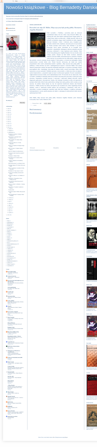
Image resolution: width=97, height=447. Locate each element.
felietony (8, 237)
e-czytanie (9, 234)
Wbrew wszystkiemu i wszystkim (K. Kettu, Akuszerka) (16, 168)
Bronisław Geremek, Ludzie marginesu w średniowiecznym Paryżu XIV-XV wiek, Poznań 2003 (15, 387)
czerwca (10, 203)
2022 (8, 116)
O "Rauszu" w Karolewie (12, 333)
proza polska (9, 256)
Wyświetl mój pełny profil (10, 30)
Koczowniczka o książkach (13, 311)
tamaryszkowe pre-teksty (12, 416)
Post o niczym (10, 347)
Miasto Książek (11, 392)
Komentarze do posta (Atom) (39, 150)
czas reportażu (9, 227)
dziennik (8, 233)
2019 (8, 121)
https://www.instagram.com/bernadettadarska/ (29, 18)
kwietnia (10, 207)
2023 (8, 114)
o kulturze (9, 248)
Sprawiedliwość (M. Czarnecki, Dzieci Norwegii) (15, 158)
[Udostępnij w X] (47, 103)
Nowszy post (32, 147)
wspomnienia (9, 265)
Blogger (66, 437)
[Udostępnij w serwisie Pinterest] (50, 103)
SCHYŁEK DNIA (11, 417)
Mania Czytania (11, 362)
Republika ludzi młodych (11, 261)
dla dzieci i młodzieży (11, 230)
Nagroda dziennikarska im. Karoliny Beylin (15, 328)
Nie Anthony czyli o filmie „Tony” (14, 288)
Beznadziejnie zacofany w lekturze (14, 336)
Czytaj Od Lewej (11, 341)
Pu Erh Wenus (10, 381)
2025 (8, 110)
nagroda (8, 245)
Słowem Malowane (11, 323)
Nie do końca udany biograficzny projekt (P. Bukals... (16, 153)
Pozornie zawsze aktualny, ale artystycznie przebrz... (15, 173)
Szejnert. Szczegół (10, 264)
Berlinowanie (9, 223)
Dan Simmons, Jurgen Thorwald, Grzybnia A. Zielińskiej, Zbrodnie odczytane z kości (16, 368)
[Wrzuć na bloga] (46, 103)
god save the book (11, 410)
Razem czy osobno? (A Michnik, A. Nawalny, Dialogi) (16, 184)
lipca (9, 201)
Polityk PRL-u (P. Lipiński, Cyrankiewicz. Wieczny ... (16, 187)
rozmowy (34, 105)
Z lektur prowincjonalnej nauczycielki (15, 357)
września (10, 197)
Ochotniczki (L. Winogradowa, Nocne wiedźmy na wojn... (15, 179)
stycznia (10, 212)
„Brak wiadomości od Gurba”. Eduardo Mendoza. (15, 308)
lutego (9, 210)
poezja (8, 254)
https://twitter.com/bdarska (17, 21)
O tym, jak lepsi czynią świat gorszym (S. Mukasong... (15, 182)
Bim (54, 437)
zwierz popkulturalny (12, 287)
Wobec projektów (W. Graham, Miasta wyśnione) (15, 140)
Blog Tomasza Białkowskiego (13, 331)
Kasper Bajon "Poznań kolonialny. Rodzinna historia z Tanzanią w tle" (15, 302)
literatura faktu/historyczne (12, 244)
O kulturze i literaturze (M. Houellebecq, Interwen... (15, 161)
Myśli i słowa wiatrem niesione (13, 346)
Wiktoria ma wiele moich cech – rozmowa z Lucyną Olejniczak (15, 398)
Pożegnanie (10, 358)
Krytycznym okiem (11, 296)
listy (8, 242)
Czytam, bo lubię (11, 366)
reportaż (8, 259)
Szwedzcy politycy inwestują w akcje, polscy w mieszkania (15, 319)
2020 (8, 119)
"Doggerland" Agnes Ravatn (13, 272)
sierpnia (10, 199)
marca (9, 208)
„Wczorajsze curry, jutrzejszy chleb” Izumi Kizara (15, 313)
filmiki (8, 239)
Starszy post (79, 147)
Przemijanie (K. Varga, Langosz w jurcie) (15, 170)
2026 (8, 108)
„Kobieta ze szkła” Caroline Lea (13, 393)
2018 (8, 123)
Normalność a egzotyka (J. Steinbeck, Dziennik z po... (15, 134)
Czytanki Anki (10, 291)
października (10, 132)
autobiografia (9, 222)
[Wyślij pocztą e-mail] (44, 103)
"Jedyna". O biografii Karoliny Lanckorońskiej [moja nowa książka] (14, 353)
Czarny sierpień (10, 292)
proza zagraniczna (10, 257)
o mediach (9, 251)
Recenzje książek (11, 372)
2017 (8, 125)
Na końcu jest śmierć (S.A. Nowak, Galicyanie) (14, 143)
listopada (10, 130)
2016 (8, 127)
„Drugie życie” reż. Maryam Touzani (14, 297)
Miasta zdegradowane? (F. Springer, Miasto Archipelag (16, 195)
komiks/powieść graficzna (12, 240)
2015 (8, 214)
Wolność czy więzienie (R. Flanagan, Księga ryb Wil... (16, 146)
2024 (8, 112)
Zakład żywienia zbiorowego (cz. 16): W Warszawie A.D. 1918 (15, 338)
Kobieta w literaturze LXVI (12, 407)
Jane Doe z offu (11, 376)
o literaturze (9, 250)
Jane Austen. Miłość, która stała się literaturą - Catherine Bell (16, 283)
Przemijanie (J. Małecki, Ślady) (14, 155)
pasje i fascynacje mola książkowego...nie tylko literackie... (15, 281)
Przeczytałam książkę (12, 271)
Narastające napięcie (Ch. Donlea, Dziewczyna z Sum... (16, 165)
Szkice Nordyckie (11, 317)
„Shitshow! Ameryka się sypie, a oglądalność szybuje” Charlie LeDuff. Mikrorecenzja (15, 412)
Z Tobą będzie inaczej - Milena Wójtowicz (15, 373)
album (8, 220)
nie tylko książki (10, 247)
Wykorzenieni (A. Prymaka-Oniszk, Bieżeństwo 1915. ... (14, 137)
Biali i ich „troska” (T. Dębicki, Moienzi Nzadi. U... (15, 149)
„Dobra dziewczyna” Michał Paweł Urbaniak (15, 343)
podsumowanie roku (11, 253)
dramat (8, 231)
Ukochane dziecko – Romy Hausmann (14, 377)
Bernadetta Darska (11, 28)
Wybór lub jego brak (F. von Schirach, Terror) (16, 163)
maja (9, 205)
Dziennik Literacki (11, 396)
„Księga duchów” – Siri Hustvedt (13, 277)
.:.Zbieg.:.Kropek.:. (11, 385)
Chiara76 (9, 306)
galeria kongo (10, 402)
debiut (8, 228)
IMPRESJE (10, 406)
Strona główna (56, 147)
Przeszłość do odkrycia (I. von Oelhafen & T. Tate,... (16, 176)
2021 (8, 117)
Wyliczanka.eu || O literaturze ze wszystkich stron (14, 351)
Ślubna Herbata (11, 380)
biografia (8, 225)
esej (8, 236)
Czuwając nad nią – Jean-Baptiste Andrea (15, 363)
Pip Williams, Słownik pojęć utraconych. (15, 324)
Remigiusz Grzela (11, 327)
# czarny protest (11, 189)
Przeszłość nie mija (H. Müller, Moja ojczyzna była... (16, 192)
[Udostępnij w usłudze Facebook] (49, 103)
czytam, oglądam (11, 300)
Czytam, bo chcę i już (12, 276)
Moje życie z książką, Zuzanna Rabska (14, 403)
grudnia (9, 128)
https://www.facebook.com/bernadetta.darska (34, 16)
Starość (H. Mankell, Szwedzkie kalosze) (15, 151)
